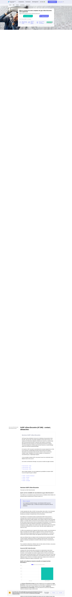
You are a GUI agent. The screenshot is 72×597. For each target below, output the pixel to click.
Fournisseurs (28, 1)
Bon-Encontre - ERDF (27, 469)
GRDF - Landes (26, 478)
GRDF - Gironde (26, 477)
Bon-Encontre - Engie (27, 465)
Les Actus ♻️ (42, 1)
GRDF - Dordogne (26, 480)
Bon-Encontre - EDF (27, 467)
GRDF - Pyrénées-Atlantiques (28, 475)
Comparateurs (21, 1)
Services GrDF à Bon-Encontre (14, 427)
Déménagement (35, 1)
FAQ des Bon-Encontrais (13, 428)
